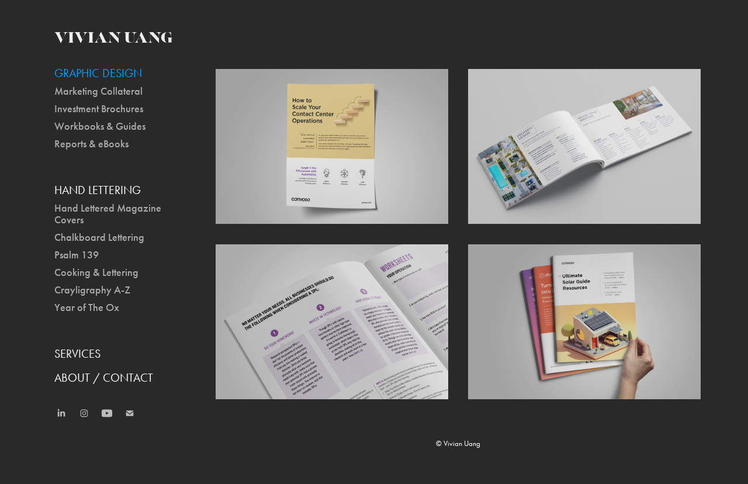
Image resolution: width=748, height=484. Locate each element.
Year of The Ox (86, 307)
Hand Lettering (97, 190)
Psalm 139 (76, 254)
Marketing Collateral (98, 91)
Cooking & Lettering (96, 272)
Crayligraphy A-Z (92, 290)
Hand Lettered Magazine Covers (107, 214)
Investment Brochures (98, 108)
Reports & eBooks (91, 143)
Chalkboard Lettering (99, 237)
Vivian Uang (113, 37)
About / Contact (103, 378)
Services (77, 354)
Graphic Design (98, 73)
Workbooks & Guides (100, 126)
